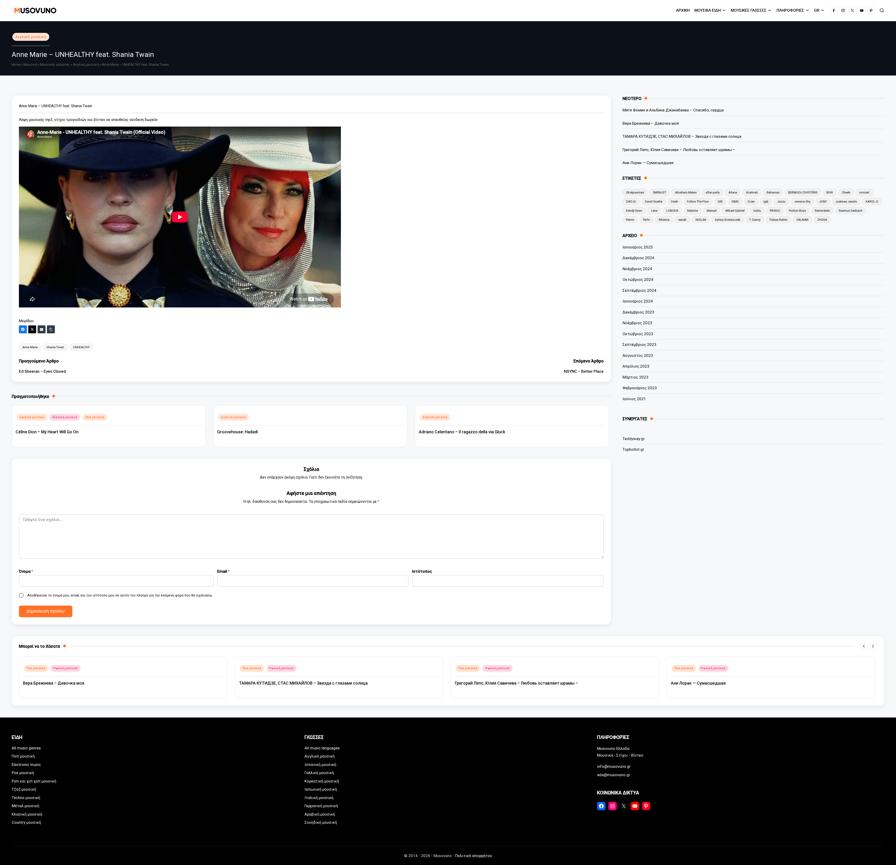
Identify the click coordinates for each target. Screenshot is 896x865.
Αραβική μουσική (319, 814)
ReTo (646, 219)
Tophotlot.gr (633, 449)
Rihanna (664, 219)
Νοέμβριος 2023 (637, 322)
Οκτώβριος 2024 (638, 279)
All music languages (322, 748)
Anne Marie (30, 347)
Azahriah (752, 192)
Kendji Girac (634, 210)
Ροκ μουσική (23, 772)
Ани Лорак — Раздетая (693, 683)
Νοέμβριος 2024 (637, 268)
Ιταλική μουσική (318, 797)
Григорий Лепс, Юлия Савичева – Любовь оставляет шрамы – (679, 149)
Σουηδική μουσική (320, 822)
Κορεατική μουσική (321, 781)
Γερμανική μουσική (321, 805)
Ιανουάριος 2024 (638, 301)
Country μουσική (26, 822)
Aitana (732, 192)
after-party (713, 192)
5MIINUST (659, 192)
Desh (674, 201)
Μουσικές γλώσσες (55, 64)
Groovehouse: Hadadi (237, 431)
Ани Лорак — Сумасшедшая (648, 162)
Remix (630, 219)
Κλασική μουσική (64, 417)
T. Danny (754, 219)
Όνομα (26, 571)
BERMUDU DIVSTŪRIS (803, 192)
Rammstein (822, 210)
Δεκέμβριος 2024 (638, 257)
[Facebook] (23, 329)
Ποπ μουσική (94, 417)
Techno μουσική (26, 797)
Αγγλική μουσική (30, 37)
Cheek (846, 192)
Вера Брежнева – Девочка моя (651, 123)
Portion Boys (797, 210)
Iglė (765, 201)
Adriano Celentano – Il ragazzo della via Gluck (462, 431)
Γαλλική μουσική (319, 772)
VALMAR (802, 219)
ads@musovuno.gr (613, 774)
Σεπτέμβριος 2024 (639, 290)
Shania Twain (55, 347)
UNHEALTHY (81, 347)
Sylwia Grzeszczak (727, 219)
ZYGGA (822, 219)
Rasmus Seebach (850, 210)
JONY (823, 201)
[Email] (42, 329)
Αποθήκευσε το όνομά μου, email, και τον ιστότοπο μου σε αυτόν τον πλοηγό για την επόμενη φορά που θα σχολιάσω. (120, 595)
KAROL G (872, 201)
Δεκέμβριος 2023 (638, 312)
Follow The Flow (698, 201)
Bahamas (773, 192)
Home (16, 64)
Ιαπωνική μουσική (320, 789)
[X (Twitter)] (32, 329)
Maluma (692, 210)
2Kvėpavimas (635, 192)
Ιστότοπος (422, 571)
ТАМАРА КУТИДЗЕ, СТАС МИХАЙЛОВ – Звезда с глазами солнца (682, 136)
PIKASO (775, 210)
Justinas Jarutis (846, 201)
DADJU (631, 201)
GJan (751, 201)
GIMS (735, 201)
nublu (757, 210)
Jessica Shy (802, 201)
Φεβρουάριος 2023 (640, 388)
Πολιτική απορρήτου (473, 855)
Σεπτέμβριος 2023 (639, 344)
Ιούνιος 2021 (634, 398)
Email (223, 571)
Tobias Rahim (778, 219)
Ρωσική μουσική (65, 668)
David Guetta (653, 201)
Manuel (712, 210)
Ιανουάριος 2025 (638, 247)
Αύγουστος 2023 (638, 355)
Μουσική (30, 64)
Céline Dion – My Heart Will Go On (47, 431)
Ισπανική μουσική (320, 764)
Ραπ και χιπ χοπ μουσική (34, 781)
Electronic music (26, 764)
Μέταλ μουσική (25, 805)
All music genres (26, 748)
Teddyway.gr (634, 438)
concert (864, 192)
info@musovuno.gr (614, 766)
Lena (654, 210)
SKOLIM (700, 219)
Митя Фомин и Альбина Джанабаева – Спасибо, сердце (673, 110)
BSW (829, 192)
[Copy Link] (51, 329)
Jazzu (781, 201)
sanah (682, 219)
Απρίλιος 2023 (636, 366)
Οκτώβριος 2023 (638, 333)
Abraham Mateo (686, 192)
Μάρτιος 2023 (635, 377)
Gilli (720, 201)
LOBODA (672, 210)
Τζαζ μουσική (24, 789)
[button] (864, 646)
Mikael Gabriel (735, 210)
